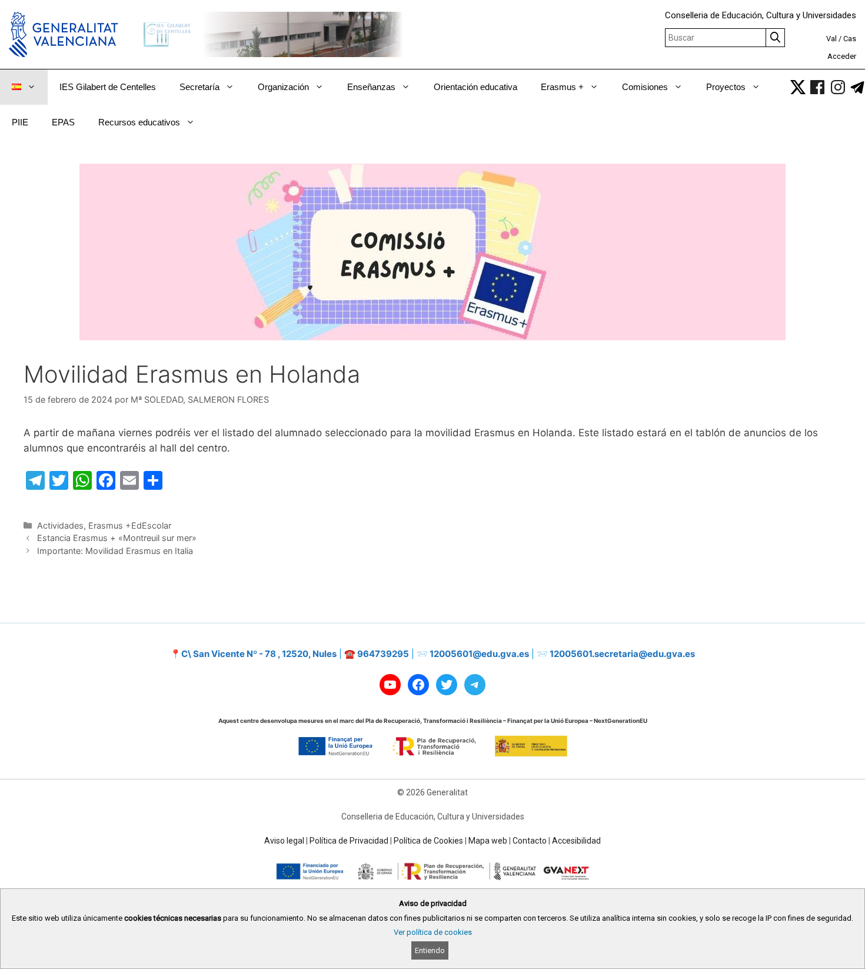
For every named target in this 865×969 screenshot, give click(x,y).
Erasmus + (562, 87)
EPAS (63, 122)
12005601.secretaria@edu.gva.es (622, 653)
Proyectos (726, 87)
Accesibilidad (576, 840)
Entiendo (430, 950)
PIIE (20, 122)
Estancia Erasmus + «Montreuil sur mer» (117, 538)
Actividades (60, 525)
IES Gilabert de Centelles (107, 87)
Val (831, 38)
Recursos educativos (139, 122)
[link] (798, 87)
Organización (283, 87)
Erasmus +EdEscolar (129, 525)
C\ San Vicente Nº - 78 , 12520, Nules (259, 653)
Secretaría (199, 87)
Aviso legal (284, 840)
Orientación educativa (475, 87)
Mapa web (487, 840)
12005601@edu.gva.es (479, 653)
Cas (849, 38)
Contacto (530, 840)
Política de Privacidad (349, 840)
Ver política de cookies (433, 932)
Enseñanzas (371, 87)
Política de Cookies (428, 840)
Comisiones (645, 87)
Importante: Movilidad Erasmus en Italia (115, 551)
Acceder (841, 56)
